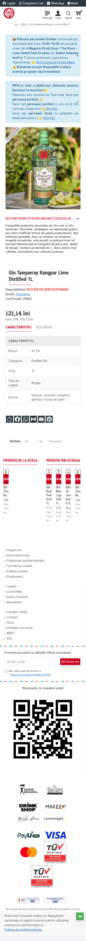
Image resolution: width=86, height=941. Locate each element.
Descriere (44, 327)
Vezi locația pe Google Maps (55, 62)
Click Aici (51, 108)
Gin (27, 441)
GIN (23, 24)
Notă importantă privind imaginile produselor (38, 218)
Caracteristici (18, 327)
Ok (80, 916)
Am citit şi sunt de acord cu (29, 673)
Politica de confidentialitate (23, 929)
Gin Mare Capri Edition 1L (60, 495)
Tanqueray (22, 294)
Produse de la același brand (27, 460)
